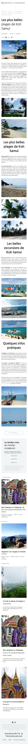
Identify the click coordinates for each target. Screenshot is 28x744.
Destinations (18, 11)
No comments (18, 33)
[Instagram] (15, 722)
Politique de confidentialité (19, 740)
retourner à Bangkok (6, 383)
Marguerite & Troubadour (14, 3)
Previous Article (7, 477)
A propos (4, 740)
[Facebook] (12, 722)
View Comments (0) (13, 433)
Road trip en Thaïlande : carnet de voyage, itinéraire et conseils (11, 14)
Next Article (4, 521)
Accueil (10, 11)
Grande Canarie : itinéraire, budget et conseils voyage (12, 557)
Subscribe (13, 462)
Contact (10, 740)
